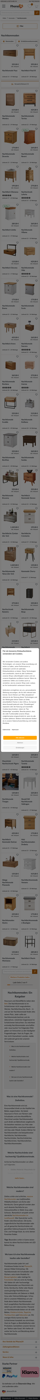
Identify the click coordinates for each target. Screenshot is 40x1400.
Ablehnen (20, 743)
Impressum (15, 729)
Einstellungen (20, 748)
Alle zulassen (20, 738)
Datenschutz (6, 729)
